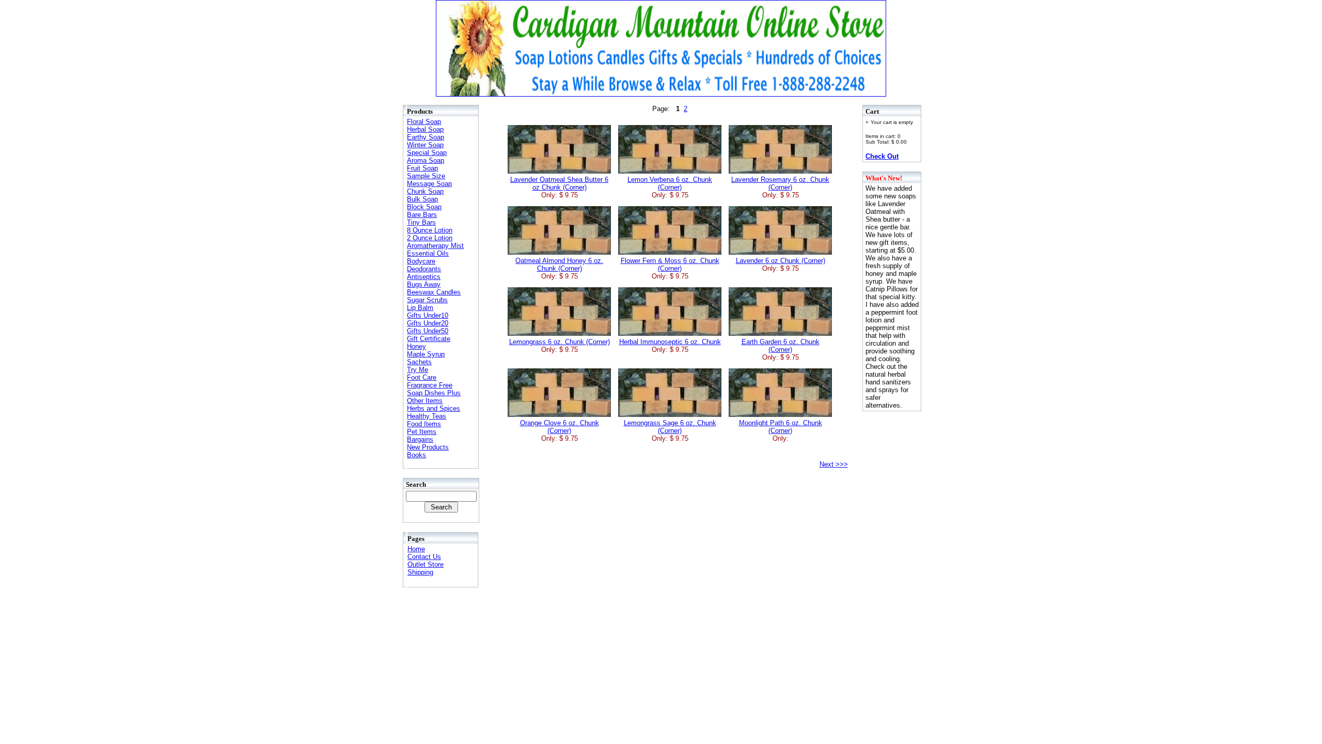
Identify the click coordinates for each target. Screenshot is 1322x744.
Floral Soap (424, 122)
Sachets (419, 362)
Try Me (417, 370)
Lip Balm (420, 308)
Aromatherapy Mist (435, 246)
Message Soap (429, 184)
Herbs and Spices (433, 408)
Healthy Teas (426, 416)
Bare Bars (422, 215)
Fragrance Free (429, 385)
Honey (416, 346)
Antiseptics (423, 277)
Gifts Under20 (427, 323)
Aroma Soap (425, 160)
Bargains (420, 439)
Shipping (420, 572)
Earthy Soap (425, 137)
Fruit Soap (422, 168)
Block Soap (424, 207)
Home (416, 549)
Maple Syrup (426, 354)
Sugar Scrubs (427, 300)
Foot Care (421, 377)
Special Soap (427, 153)
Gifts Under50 (427, 331)
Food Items (424, 424)
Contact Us (424, 557)
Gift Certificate (428, 339)
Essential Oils (428, 253)
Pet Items (421, 432)
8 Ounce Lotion (429, 230)
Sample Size (426, 176)
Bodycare (421, 261)
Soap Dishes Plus (434, 393)
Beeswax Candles (434, 292)
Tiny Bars (421, 222)
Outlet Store (425, 564)
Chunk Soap (425, 191)
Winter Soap (425, 145)
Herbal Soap (425, 129)
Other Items (425, 401)
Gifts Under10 (427, 315)
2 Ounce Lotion (429, 238)
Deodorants (424, 269)
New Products (428, 447)
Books (416, 455)
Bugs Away (423, 284)
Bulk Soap (422, 199)
